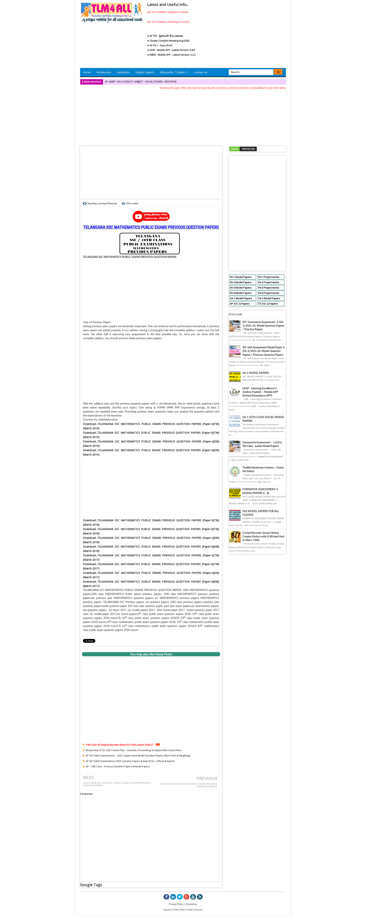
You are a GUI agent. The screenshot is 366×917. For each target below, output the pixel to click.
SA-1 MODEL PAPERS (255, 373)
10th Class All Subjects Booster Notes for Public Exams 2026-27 (120, 744)
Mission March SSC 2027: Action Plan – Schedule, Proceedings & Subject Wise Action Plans (133, 750)
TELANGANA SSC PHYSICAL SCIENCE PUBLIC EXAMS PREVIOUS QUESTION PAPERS (117, 784)
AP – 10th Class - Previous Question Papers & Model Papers (118, 766)
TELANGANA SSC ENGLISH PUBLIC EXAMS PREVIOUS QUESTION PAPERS (188, 785)
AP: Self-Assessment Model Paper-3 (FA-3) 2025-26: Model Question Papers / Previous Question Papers (263, 351)
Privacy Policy (176, 904)
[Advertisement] (183, 116)
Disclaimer (191, 904)
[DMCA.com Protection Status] (243, 148)
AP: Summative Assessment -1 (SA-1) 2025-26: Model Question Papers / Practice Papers (263, 326)
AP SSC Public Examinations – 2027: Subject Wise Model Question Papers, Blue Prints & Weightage (138, 755)
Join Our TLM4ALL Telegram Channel (167, 12)
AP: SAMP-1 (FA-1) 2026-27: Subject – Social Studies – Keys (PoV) (140, 81)
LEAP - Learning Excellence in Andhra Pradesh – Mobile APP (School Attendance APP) (260, 392)
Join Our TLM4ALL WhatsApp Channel (168, 21)
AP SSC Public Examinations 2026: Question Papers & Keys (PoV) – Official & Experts (130, 761)
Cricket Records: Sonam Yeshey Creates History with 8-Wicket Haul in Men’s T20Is (263, 537)
